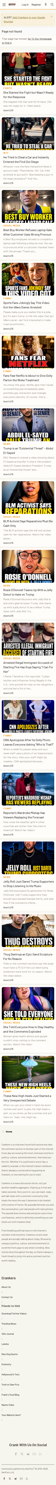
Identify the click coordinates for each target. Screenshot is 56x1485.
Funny (7, 298)
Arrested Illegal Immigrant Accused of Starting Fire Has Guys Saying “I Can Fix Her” (28, 667)
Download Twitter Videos (14, 1313)
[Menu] (4, 4)
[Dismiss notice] (51, 17)
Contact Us (7, 1297)
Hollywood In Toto (10, 1374)
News (6, 443)
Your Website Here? (11, 1415)
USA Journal (7, 1333)
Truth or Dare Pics (10, 1384)
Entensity (6, 1364)
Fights (7, 88)
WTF (6, 152)
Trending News (8, 1323)
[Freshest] (46, 5)
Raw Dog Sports (9, 1354)
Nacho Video (7, 1404)
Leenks (5, 1343)
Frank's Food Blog (10, 1394)
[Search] (52, 5)
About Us (6, 1286)
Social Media (11, 225)
